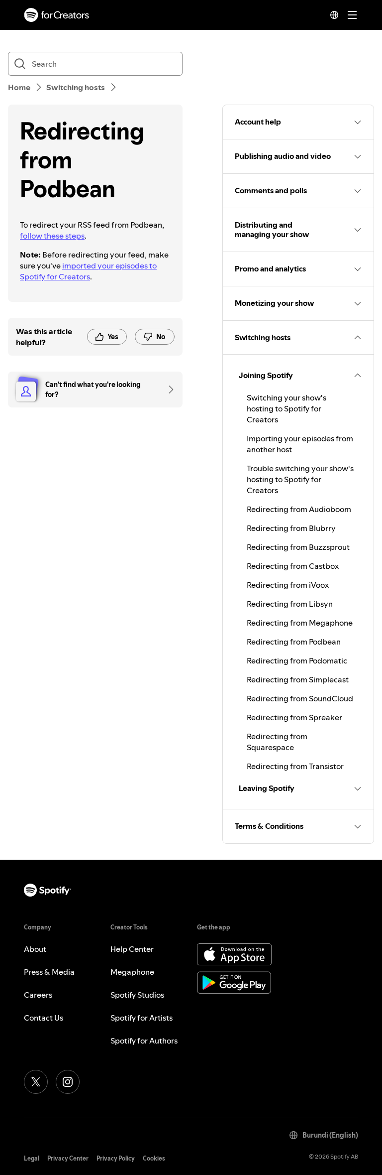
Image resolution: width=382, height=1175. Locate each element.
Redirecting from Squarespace (277, 742)
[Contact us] (168, 389)
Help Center (132, 948)
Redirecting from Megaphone (300, 622)
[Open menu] (352, 15)
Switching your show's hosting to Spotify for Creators (286, 408)
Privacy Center (68, 1158)
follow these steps (52, 235)
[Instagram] (68, 1082)
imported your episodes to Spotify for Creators (88, 271)
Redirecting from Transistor (295, 766)
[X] (36, 1082)
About (35, 948)
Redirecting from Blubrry (291, 527)
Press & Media (49, 971)
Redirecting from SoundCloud (300, 698)
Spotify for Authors (144, 1040)
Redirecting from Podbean (294, 641)
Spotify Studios (137, 994)
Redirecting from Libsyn (290, 603)
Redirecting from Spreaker (294, 717)
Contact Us (43, 1017)
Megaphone (132, 971)
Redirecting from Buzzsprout (298, 546)
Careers (38, 994)
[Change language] (334, 15)
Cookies (154, 1158)
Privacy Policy (115, 1158)
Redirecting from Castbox (293, 565)
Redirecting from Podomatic (297, 660)
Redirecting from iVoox (288, 584)
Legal (31, 1158)
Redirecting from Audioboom (299, 509)
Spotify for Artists (141, 1017)
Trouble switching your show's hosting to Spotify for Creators (300, 479)
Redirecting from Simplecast (298, 679)
